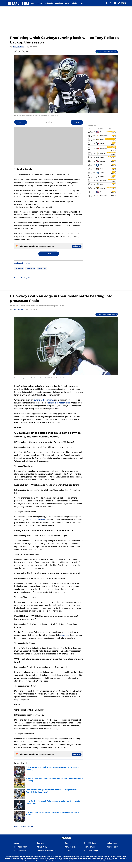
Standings (59, 3)
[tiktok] (119, 3)
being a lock (64, 635)
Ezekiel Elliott (30, 268)
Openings (40, 843)
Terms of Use (89, 847)
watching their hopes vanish (58, 403)
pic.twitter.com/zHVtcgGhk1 (26, 204)
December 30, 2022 (44, 207)
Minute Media (14, 856)
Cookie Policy (112, 847)
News (33, 3)
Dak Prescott (19, 268)
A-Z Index (68, 851)
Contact (67, 843)
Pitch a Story (42, 847)
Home (16, 278)
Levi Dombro (18, 309)
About (16, 843)
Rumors (40, 3)
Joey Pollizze (18, 47)
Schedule (49, 3)
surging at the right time (44, 400)
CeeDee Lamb (41, 268)
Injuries (74, 3)
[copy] (27, 51)
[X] (111, 3)
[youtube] (115, 3)
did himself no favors (36, 519)
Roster (67, 3)
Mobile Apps (112, 843)
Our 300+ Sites (90, 843)
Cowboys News (27, 278)
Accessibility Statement (46, 851)
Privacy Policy (70, 847)
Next (77, 122)
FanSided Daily (20, 847)
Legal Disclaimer (21, 851)
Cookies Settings (91, 851)
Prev (20, 122)
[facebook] (106, 3)
